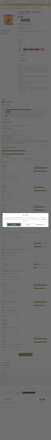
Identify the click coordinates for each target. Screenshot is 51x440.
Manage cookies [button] (39, 224)
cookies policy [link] (44, 219)
